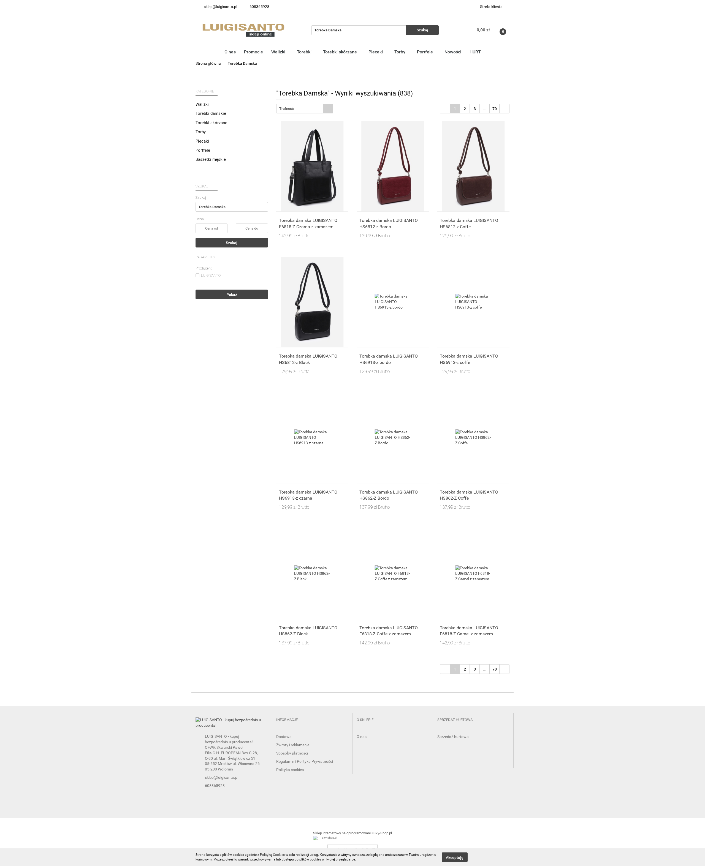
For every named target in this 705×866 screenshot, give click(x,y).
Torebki (305, 52)
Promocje (253, 52)
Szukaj (231, 243)
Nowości (452, 52)
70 (494, 109)
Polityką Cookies (272, 855)
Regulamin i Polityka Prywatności (304, 761)
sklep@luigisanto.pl (221, 777)
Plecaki (376, 52)
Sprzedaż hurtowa (453, 736)
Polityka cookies (290, 769)
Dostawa (284, 736)
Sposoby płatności (292, 753)
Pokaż (231, 294)
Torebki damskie (211, 113)
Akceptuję (454, 857)
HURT (475, 52)
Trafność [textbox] (286, 109)
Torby (400, 52)
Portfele (425, 52)
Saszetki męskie (211, 159)
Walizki (278, 52)
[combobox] (304, 108)
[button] (287, 720)
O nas (230, 52)
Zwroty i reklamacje (292, 745)
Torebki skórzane (340, 52)
